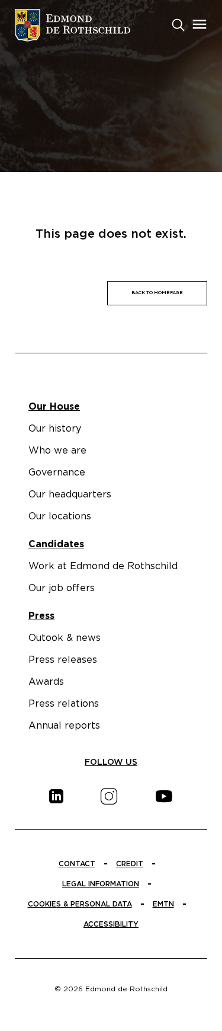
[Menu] (199, 24)
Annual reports (64, 725)
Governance (56, 472)
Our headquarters (69, 494)
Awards (46, 682)
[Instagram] (109, 796)
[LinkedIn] (56, 796)
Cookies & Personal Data (80, 904)
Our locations (59, 516)
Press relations (63, 703)
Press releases (62, 660)
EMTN (163, 904)
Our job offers (61, 588)
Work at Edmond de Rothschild (103, 566)
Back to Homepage (157, 293)
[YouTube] (164, 796)
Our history (54, 428)
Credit (129, 863)
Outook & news (64, 638)
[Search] (178, 24)
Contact (77, 863)
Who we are (57, 450)
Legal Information (100, 884)
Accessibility (111, 924)
